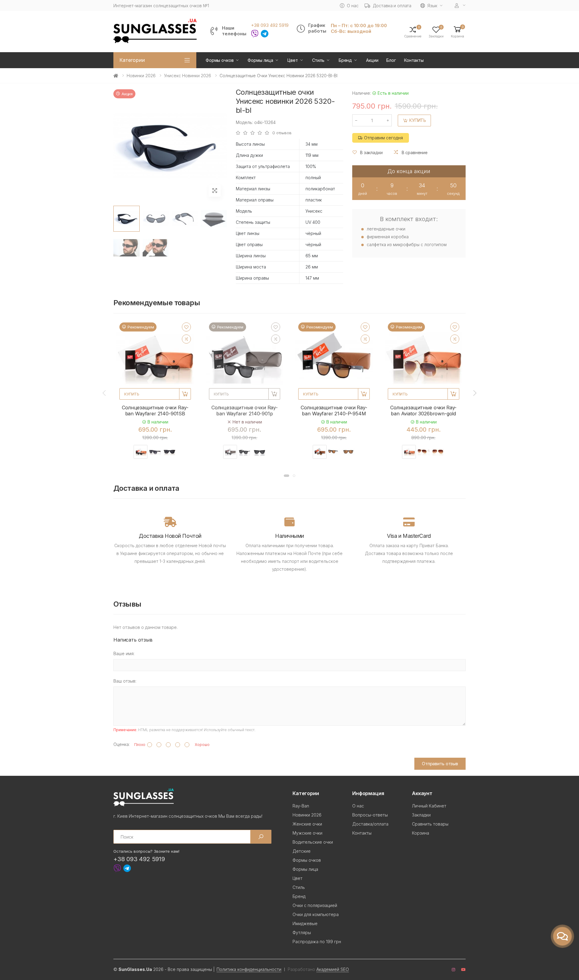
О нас (352, 5)
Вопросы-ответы (370, 814)
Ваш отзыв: (124, 680)
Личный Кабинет (429, 805)
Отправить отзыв (440, 763)
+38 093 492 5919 (270, 25)
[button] (457, 31)
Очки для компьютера (316, 914)
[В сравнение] (186, 339)
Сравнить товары (430, 823)
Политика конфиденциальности (249, 969)
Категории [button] (132, 60)
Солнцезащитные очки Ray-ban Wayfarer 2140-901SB (155, 410)
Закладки (421, 814)
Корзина (420, 833)
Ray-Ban (301, 805)
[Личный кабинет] (460, 5)
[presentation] (104, 392)
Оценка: (121, 744)
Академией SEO (332, 969)
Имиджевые (305, 923)
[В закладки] (186, 326)
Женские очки (307, 823)
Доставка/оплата (370, 823)
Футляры (302, 932)
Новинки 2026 (141, 75)
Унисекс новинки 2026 (187, 75)
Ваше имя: (123, 653)
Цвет (292, 60)
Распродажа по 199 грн (317, 941)
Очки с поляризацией (315, 905)
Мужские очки (307, 833)
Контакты (414, 60)
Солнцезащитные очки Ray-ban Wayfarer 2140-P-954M (334, 410)
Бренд (345, 60)
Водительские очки (313, 842)
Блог (391, 60)
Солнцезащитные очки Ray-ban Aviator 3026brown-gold (423, 410)
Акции (372, 60)
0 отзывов (282, 133)
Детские (302, 851)
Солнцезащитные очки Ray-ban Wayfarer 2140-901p (244, 410)
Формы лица (260, 60)
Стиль (318, 60)
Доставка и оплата (392, 5)
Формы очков (219, 60)
